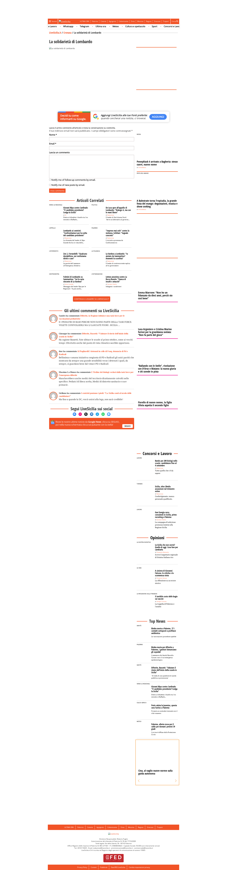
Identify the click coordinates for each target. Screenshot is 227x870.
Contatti (94, 867)
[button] (139, 781)
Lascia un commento (59, 152)
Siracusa (157, 21)
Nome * (53, 135)
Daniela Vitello (112, 284)
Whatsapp (59, 26)
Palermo (95, 21)
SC (65, 215)
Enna (133, 21)
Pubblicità (103, 867)
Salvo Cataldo (69, 284)
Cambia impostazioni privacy (139, 867)
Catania (103, 21)
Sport (145, 26)
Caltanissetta (123, 21)
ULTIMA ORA (84, 21)
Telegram (75, 26)
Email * (52, 144)
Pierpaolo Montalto (163, 552)
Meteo (107, 26)
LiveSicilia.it (55, 32)
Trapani (166, 21)
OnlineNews (142, 167)
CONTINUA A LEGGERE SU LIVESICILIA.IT (91, 299)
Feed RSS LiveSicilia (118, 867)
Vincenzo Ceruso (162, 578)
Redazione (110, 215)
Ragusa (148, 21)
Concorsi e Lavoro (164, 26)
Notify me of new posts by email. (68, 184)
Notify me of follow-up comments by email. (73, 179)
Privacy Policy (82, 867)
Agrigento (112, 21)
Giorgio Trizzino (161, 601)
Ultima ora (92, 26)
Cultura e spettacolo (126, 26)
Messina (140, 21)
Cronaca (67, 32)
